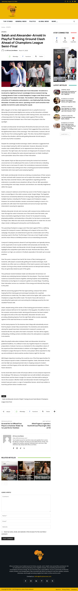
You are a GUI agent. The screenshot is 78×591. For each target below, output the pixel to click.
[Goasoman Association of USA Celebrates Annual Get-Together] (9, 470)
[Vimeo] (72, 1)
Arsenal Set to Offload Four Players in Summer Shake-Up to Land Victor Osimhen (12, 426)
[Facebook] (65, 1)
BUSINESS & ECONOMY (25, 475)
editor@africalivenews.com (42, 576)
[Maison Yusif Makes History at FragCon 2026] (26, 470)
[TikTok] (20, 448)
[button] (74, 21)
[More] (54, 412)
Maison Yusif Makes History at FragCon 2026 (26, 478)
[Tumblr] (47, 581)
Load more (64, 134)
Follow (65, 37)
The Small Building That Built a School (68, 118)
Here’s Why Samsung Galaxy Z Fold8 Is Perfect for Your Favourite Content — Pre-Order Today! (68, 127)
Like (57, 37)
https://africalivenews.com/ (20, 438)
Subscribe (73, 37)
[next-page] (6, 483)
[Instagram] (67, 1)
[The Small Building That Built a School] (56, 117)
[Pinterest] (42, 581)
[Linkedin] (36, 581)
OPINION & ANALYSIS (42, 474)
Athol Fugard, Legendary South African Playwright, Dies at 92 (39, 426)
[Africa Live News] (3, 50)
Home (3, 27)
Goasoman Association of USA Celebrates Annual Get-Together (9, 477)
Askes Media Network (27, 589)
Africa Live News (12, 50)
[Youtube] (75, 1)
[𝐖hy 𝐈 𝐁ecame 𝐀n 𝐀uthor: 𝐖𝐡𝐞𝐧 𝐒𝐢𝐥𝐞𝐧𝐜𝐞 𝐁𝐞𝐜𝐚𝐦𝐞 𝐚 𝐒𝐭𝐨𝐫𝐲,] (42, 470)
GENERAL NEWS (9, 474)
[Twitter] (70, 1)
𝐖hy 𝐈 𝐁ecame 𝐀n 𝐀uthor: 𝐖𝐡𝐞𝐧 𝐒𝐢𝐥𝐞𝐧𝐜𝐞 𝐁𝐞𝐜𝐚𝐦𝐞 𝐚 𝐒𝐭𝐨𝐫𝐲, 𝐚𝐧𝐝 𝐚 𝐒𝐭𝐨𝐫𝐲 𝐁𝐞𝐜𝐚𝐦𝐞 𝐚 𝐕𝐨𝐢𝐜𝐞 (42, 477)
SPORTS (8, 27)
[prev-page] (2, 483)
